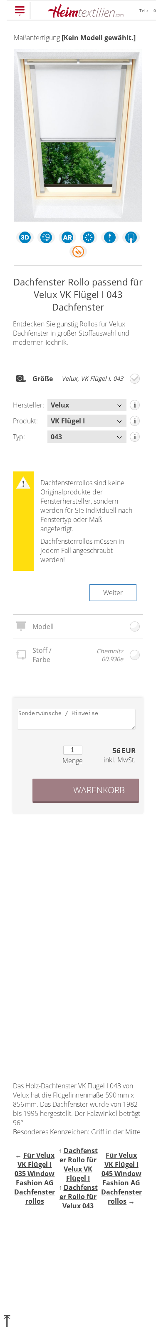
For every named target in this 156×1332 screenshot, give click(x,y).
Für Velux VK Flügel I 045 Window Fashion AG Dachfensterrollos (121, 1178)
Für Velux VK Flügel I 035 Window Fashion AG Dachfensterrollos (34, 1178)
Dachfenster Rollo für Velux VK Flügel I (78, 1164)
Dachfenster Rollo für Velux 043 (78, 1196)
